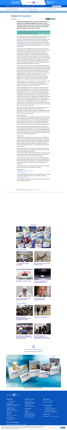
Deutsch (16, 424)
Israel (32, 71)
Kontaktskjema (11, 401)
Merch (42, 6)
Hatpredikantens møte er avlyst (23, 281)
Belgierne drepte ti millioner (23, 177)
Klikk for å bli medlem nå (50, 2)
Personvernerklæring (29, 417)
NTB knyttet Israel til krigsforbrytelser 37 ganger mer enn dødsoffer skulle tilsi (23, 318)
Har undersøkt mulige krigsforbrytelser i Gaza (39, 299)
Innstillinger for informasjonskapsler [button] (53, 427)
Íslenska (20, 424)
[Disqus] (33, 206)
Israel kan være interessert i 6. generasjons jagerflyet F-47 (41, 281)
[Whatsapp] (52, 416)
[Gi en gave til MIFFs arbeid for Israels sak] (33, 346)
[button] (48, 19)
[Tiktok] (51, 416)
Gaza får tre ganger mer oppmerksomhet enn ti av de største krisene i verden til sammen (42, 337)
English (24, 424)
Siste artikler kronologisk (29, 402)
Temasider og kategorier (29, 403)
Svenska (8, 424)
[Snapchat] (56, 416)
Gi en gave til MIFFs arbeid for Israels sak (33, 349)
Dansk (11, 424)
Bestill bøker (33, 224)
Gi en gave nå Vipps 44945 (15, 2)
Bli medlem (8, 6)
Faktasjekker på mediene (29, 406)
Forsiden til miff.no (28, 401)
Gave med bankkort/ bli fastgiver (50, 408)
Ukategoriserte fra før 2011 (35, 189)
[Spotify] (54, 416)
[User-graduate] (57, 416)
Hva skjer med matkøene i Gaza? (41, 317)
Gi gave (12, 6)
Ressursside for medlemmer (30, 415)
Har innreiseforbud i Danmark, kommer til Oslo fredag (23, 299)
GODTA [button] (63, 427)
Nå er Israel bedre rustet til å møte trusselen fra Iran (42, 264)
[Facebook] (44, 416)
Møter (24, 6)
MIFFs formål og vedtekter (30, 414)
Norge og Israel (28, 404)
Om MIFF (26, 411)
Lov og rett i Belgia (21, 172)
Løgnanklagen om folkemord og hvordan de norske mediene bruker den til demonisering (24, 337)
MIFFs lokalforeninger (29, 413)
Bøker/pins (28, 6)
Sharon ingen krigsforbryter (27, 170)
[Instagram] (49, 416)
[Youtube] (47, 416)
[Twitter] (45, 416)
